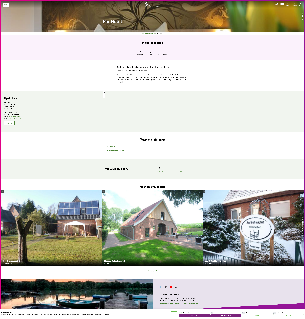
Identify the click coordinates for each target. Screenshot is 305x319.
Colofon (185, 303)
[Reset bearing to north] (104, 97)
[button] (9, 123)
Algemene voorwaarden (166, 303)
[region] (203, 111)
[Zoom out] (104, 95)
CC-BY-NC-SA (101, 233)
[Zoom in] (104, 92)
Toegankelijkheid (193, 303)
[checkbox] (180, 313)
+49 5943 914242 (163, 55)
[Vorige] (150, 270)
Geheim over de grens (149, 33)
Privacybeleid (177, 303)
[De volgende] (155, 270)
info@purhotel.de (14, 116)
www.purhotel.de (15, 118)
